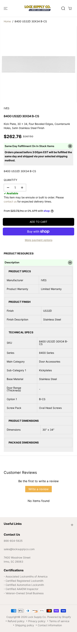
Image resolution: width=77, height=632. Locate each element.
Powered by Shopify (59, 616)
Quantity (10, 179)
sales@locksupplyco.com (19, 549)
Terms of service (59, 621)
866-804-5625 (13, 540)
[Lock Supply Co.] (38, 8)
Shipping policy (24, 625)
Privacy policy (36, 621)
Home (7, 21)
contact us (10, 201)
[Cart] (70, 8)
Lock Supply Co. (37, 616)
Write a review (38, 489)
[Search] (63, 8)
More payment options (38, 240)
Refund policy (16, 621)
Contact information (50, 625)
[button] (6, 8)
